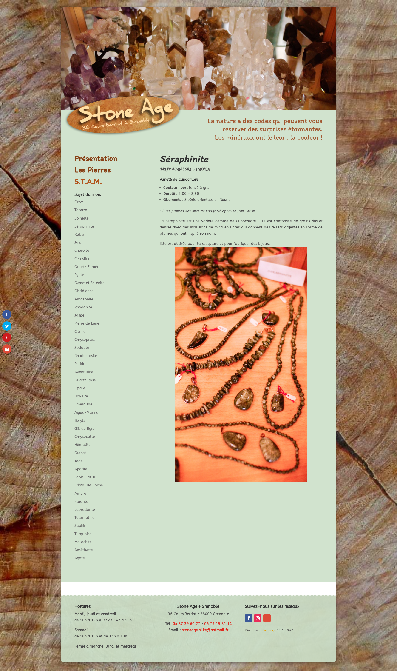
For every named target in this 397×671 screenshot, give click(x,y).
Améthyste (83, 550)
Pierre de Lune (86, 323)
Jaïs (77, 242)
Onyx (78, 202)
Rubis (79, 234)
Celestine (82, 259)
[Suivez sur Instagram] (257, 618)
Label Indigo (268, 630)
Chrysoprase (85, 339)
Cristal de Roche (88, 485)
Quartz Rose (85, 380)
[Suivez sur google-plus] (267, 618)
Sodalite (81, 347)
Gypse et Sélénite (89, 283)
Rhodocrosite (85, 356)
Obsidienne (84, 291)
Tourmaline (84, 517)
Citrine (79, 331)
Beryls (79, 420)
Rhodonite (83, 307)
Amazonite (83, 299)
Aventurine (83, 372)
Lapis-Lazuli (85, 477)
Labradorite (84, 509)
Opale (79, 388)
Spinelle (81, 218)
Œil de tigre (84, 428)
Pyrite (79, 275)
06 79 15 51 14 (218, 624)
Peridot (80, 364)
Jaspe (79, 315)
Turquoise (82, 534)
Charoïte (81, 250)
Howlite (81, 396)
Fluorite (81, 501)
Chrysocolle (84, 436)
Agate (79, 558)
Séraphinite (84, 226)
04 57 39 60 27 (186, 624)
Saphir (79, 525)
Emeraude (83, 404)
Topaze (80, 210)
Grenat (80, 453)
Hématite (82, 445)
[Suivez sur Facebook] (248, 618)
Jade (78, 461)
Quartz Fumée (86, 267)
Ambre (80, 493)
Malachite (83, 542)
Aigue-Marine (86, 412)
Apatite (80, 469)
